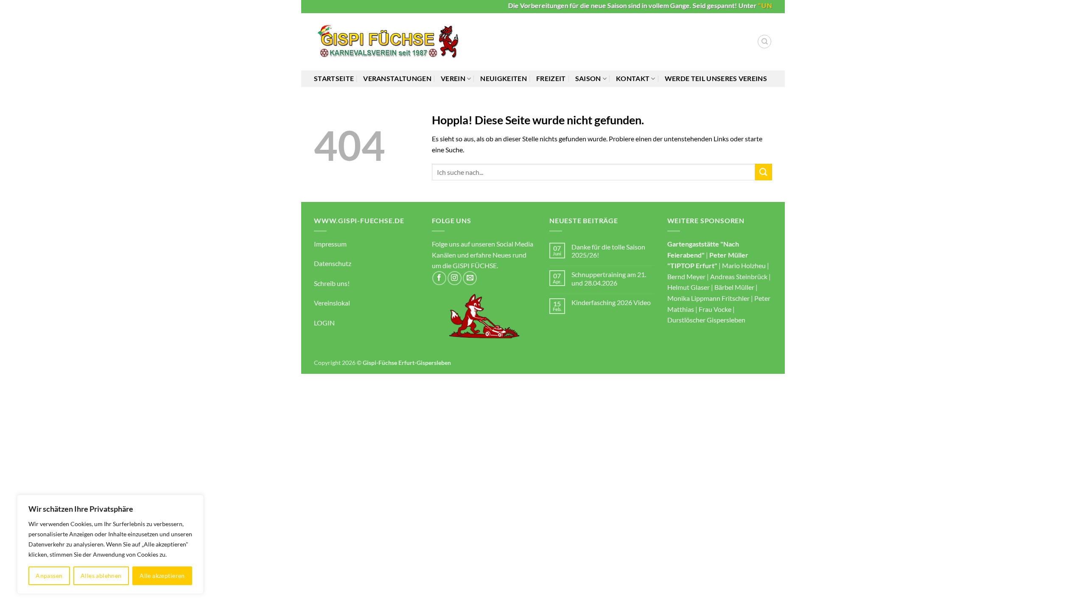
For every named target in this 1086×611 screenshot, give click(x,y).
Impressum (330, 244)
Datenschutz (332, 263)
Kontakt (632, 78)
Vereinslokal (332, 303)
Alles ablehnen (101, 575)
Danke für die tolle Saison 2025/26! (608, 251)
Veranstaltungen (397, 78)
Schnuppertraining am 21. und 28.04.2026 (608, 278)
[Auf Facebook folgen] (439, 278)
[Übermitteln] (763, 172)
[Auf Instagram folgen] (455, 278)
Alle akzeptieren (162, 575)
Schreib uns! (332, 283)
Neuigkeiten (503, 78)
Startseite (334, 78)
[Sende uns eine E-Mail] (470, 278)
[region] (110, 544)
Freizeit (551, 78)
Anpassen (49, 575)
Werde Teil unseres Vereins (716, 78)
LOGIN (324, 323)
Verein (453, 78)
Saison (588, 78)
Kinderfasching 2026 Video (611, 302)
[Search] (764, 41)
